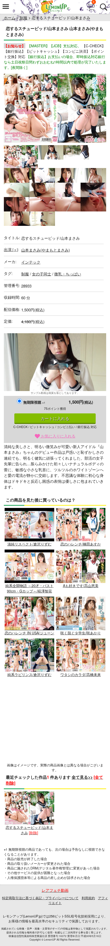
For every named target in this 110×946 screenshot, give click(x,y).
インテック (30, 262)
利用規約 (88, 897)
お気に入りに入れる (57, 436)
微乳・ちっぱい (67, 273)
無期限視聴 (34, 402)
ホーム (9, 17)
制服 (23, 17)
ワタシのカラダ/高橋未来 (80, 674)
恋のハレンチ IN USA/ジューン (29, 632)
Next (99, 108)
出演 (11, 249)
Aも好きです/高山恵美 (80, 585)
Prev (10, 108)
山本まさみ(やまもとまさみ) (45, 250)
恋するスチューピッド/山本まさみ (29, 830)
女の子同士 (41, 273)
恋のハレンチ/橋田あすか (80, 543)
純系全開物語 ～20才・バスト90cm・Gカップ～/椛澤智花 (29, 588)
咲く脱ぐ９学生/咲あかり (80, 632)
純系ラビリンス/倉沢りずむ (29, 674)
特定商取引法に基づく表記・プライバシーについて (40, 897)
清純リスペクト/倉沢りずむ (29, 543)
